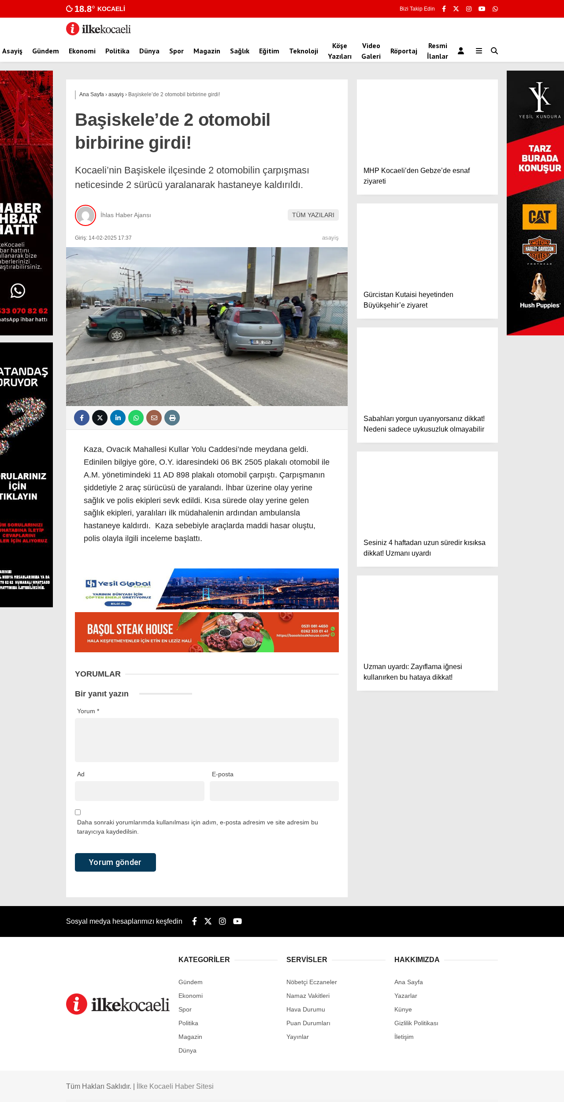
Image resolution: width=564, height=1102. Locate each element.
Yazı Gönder (480, 410)
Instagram (512, 627)
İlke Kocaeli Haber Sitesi (175, 1086)
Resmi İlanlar (437, 50)
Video (477, 86)
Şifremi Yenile (482, 336)
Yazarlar (482, 104)
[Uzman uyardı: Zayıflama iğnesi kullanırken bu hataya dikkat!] (427, 615)
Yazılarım (476, 419)
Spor (176, 50)
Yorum (88, 711)
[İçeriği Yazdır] (172, 417)
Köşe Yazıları (340, 50)
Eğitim (269, 50)
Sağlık (239, 50)
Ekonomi (82, 50)
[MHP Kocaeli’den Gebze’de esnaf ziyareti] (427, 119)
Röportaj (403, 50)
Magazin (206, 50)
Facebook (511, 578)
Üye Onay (476, 373)
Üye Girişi (483, 141)
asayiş (330, 237)
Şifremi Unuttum (485, 327)
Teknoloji (303, 50)
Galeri (479, 67)
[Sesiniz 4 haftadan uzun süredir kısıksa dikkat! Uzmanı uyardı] (427, 491)
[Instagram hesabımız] (222, 921)
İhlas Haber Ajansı (125, 214)
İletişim (472, 271)
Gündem (45, 50)
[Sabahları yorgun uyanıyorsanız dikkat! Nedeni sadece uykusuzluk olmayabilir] (427, 367)
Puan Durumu (490, 535)
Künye (471, 289)
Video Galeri (371, 50)
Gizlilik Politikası (485, 234)
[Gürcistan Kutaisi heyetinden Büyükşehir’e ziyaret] (427, 243)
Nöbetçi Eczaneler (488, 308)
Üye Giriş (475, 354)
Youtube (513, 652)
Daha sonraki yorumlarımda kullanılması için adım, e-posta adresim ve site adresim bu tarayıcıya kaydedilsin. (197, 827)
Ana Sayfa (485, 49)
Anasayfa (476, 225)
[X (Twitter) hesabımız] (508, 602)
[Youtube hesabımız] (237, 921)
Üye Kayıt (476, 364)
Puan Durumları (485, 317)
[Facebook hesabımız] (444, 8)
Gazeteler (484, 516)
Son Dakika (478, 345)
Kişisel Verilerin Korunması (500, 280)
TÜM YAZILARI (313, 214)
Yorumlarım (479, 429)
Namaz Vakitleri (484, 299)
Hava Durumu (482, 252)
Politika (117, 50)
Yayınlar (482, 178)
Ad (81, 774)
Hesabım (475, 262)
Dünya (149, 50)
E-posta (223, 774)
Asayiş (12, 50)
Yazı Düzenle (481, 401)
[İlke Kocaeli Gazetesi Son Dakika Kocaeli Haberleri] (98, 33)
